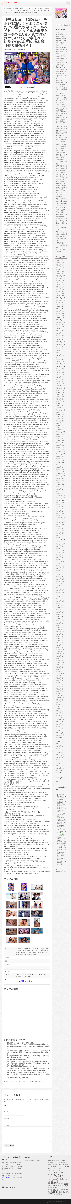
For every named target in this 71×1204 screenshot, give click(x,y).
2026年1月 (59, 273)
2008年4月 (59, 664)
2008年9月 (59, 655)
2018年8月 (59, 436)
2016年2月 (59, 491)
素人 (64, 1192)
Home (5, 8)
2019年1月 (59, 427)
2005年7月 (59, 723)
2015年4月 (59, 510)
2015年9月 (59, 501)
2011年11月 (59, 585)
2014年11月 (59, 519)
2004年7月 (59, 741)
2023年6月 (59, 330)
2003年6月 (59, 761)
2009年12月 (59, 627)
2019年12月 (59, 407)
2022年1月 (59, 361)
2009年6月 (59, 638)
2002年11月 (59, 770)
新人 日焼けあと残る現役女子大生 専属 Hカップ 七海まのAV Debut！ (61, 140)
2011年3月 (59, 600)
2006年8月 (59, 701)
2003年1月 (59, 767)
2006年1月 (59, 714)
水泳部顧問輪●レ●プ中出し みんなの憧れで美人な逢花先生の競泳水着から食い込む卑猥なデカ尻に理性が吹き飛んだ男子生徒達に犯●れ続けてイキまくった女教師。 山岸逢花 (28, 1063)
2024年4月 (59, 312)
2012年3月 (59, 578)
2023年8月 (59, 326)
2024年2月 (59, 315)
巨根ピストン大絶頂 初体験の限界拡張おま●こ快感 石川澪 (61, 128)
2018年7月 (59, 438)
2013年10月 (59, 543)
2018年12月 (59, 429)
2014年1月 (59, 537)
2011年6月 (59, 594)
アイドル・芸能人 (57, 1164)
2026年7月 (59, 262)
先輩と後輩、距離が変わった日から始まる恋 (61, 796)
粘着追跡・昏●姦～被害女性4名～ (17, 1059)
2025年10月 (59, 279)
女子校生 (66, 1183)
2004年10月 (59, 737)
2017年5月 (59, 464)
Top (66, 1199)
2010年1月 (59, 625)
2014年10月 (59, 521)
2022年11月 (59, 343)
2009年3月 (59, 644)
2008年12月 (59, 649)
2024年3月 (59, 313)
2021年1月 (59, 383)
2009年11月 (59, 629)
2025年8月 (59, 282)
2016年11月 (59, 475)
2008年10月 (59, 653)
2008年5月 (59, 662)
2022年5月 (59, 354)
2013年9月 (59, 545)
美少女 (51, 1194)
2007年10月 (59, 675)
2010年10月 (59, 609)
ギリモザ (58, 1166)
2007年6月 (59, 682)
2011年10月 (59, 587)
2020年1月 (59, 405)
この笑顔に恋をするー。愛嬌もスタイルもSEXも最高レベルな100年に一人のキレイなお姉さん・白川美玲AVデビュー (61, 66)
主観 (66, 1179)
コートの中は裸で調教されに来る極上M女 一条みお (22, 1067)
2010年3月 (59, 622)
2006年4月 (59, 708)
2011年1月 (59, 603)
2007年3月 (59, 688)
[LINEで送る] (31, 87)
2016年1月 (59, 493)
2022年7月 (59, 350)
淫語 (60, 1189)
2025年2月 (59, 293)
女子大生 (61, 1183)
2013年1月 (59, 559)
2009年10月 (59, 631)
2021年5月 (59, 376)
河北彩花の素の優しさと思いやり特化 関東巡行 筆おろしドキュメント (61, 50)
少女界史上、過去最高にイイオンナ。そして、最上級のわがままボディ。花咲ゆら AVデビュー (61, 120)
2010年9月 (59, 611)
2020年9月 (59, 391)
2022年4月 (59, 356)
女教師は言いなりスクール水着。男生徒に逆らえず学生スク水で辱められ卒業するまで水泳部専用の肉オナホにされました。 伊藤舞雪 (61, 170)
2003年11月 (59, 754)
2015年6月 (59, 506)
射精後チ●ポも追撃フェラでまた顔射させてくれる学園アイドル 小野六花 (61, 147)
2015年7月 (59, 504)
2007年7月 (59, 681)
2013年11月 (59, 541)
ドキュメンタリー (52, 1170)
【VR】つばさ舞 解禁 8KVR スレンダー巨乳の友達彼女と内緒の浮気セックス (61, 57)
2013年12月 (59, 539)
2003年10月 (59, 756)
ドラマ (58, 1170)
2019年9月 (59, 413)
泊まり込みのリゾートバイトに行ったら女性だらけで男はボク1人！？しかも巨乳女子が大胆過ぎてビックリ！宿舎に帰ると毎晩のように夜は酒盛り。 (28, 1046)
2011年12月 (59, 583)
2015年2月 (59, 513)
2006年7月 (59, 703)
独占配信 (53, 1191)
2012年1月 (59, 581)
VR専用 (64, 1163)
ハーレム (36, 974)
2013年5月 (59, 552)
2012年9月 (59, 567)
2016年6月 (59, 484)
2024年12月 (59, 297)
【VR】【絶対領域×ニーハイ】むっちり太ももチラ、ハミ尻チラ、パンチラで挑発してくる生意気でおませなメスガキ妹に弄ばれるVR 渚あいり (61, 234)
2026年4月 (59, 268)
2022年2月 (59, 359)
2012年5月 (59, 574)
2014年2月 (59, 536)
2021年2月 (59, 381)
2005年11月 (59, 717)
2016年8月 (59, 480)
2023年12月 (59, 319)
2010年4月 (59, 620)
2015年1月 (59, 515)
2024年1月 (59, 317)
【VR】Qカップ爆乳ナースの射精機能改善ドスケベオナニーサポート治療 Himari (61, 208)
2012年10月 (59, 565)
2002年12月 (59, 769)
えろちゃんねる (9, 2)
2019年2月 (59, 425)
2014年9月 (59, 523)
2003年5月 (59, 763)
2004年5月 (59, 745)
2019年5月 (59, 420)
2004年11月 (59, 736)
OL (59, 1163)
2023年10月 (59, 323)
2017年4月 (59, 466)
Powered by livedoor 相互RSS (61, 870)
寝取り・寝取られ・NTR (55, 1186)
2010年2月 (59, 624)
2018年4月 (59, 444)
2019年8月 (59, 414)
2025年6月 (59, 286)
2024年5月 (59, 310)
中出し (30, 974)
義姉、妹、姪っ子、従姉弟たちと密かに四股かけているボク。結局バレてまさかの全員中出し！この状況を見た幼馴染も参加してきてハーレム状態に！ (28, 1074)
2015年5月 (59, 508)
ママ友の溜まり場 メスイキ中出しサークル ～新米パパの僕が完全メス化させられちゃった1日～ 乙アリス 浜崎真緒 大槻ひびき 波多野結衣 (28, 1069)
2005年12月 (59, 715)
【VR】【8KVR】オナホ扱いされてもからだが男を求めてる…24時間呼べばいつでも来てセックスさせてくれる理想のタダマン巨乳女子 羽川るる (61, 219)
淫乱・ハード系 (27, 1081)
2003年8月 (59, 758)
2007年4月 (59, 686)
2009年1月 (59, 647)
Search (66, 25)
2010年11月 (59, 607)
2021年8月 (59, 370)
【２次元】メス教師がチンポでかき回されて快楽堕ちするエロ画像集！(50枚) (61, 820)
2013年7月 (59, 548)
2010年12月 (59, 605)
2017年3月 (59, 468)
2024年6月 (59, 308)
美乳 (67, 1192)
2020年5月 (59, 398)
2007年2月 (59, 690)
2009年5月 (59, 640)
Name (6, 1105)
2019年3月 (59, 424)
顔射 (55, 1194)
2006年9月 (59, 699)
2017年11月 (59, 453)
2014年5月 (59, 530)
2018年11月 (59, 431)
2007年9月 (59, 677)
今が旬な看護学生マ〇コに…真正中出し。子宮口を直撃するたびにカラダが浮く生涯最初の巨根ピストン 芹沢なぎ (28, 1056)
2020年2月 (59, 403)
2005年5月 (59, 726)
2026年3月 (59, 269)
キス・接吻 (64, 1164)
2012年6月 (59, 572)
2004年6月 (59, 743)
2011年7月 (59, 592)
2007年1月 (59, 692)
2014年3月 (59, 534)
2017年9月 (59, 457)
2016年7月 (59, 482)
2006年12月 (59, 693)
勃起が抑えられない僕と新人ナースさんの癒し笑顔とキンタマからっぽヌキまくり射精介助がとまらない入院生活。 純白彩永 (61, 157)
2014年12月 (59, 517)
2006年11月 (59, 695)
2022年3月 (59, 357)
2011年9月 (59, 589)
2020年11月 (59, 387)
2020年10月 (59, 389)
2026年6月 (59, 264)
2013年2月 (59, 558)
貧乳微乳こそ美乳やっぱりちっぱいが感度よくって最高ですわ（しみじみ (61, 861)
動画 (9, 8)
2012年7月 (59, 570)
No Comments (20, 49)
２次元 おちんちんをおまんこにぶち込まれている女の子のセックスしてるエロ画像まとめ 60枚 (61, 839)
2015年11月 (59, 497)
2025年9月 (59, 280)
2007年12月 (59, 671)
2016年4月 (59, 488)
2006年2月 (59, 712)
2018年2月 (59, 447)
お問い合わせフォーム (8, 1177)
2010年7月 (59, 614)
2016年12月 (59, 473)
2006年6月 (59, 704)
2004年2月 (59, 750)
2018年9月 (59, 435)
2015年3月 (59, 512)
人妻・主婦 (54, 1181)
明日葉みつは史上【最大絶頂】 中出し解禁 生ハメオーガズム (61, 76)
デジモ (50, 1168)
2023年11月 (59, 321)
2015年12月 (59, 495)
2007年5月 (59, 684)
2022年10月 (59, 345)
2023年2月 (59, 337)
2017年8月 (59, 458)
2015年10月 (59, 499)
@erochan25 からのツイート (33, 1160)
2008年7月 (59, 658)
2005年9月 (59, 721)
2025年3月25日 (9, 49)
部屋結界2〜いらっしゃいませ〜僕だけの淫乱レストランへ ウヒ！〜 (27, 1043)
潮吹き (63, 1190)
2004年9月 (59, 739)
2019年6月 (59, 418)
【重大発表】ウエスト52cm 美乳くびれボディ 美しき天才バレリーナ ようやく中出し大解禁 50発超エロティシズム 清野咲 (61, 199)
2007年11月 (59, 673)
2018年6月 (59, 440)
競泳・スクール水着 (24, 976)
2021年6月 (59, 374)
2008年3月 (59, 666)
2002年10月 (59, 772)
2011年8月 (59, 591)
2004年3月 (59, 748)
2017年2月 (59, 469)
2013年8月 (59, 547)
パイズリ (56, 1177)
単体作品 (53, 1183)
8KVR (49, 1163)
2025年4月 (59, 290)
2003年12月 (59, 752)
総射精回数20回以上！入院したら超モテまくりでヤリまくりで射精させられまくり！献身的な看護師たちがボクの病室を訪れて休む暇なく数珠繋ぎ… (28, 1052)
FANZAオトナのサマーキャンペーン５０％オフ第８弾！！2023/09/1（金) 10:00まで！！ (61, 810)
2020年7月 (59, 394)
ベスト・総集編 (52, 1179)
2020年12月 (59, 385)
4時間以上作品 (61, 1161)
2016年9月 (59, 479)
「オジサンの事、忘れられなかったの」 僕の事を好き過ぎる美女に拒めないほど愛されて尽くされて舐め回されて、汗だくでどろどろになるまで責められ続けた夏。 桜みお (61, 185)
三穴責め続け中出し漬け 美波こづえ (17, 1078)
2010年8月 (59, 613)
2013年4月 (59, 554)
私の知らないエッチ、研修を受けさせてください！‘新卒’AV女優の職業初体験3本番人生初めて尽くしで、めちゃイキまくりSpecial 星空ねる (61, 39)
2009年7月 (59, 636)
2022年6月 (59, 352)
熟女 (67, 1190)
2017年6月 (59, 462)
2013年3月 (59, 556)
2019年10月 (59, 411)
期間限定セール (53, 1188)
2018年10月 (59, 433)
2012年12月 (59, 561)
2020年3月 (59, 402)
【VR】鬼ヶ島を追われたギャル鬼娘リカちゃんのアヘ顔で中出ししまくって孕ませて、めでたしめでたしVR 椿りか (61, 246)
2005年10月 (59, 719)
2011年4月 (59, 598)
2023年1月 (59, 339)
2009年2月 (59, 646)
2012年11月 (59, 563)
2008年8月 (59, 657)
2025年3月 (59, 291)
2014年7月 (59, 526)
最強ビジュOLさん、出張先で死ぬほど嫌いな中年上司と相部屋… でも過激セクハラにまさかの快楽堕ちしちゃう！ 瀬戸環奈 (61, 86)
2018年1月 (59, 449)
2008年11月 (59, 651)
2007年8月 (59, 679)
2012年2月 (59, 580)
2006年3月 (59, 710)
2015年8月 (59, 502)
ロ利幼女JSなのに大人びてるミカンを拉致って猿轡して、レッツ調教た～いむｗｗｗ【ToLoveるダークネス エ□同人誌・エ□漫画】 (61, 850)
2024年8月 (59, 304)
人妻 (49, 1181)
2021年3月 (59, 380)
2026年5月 (59, 266)
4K (17, 974)
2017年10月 (59, 455)
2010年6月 (59, 616)
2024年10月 (59, 301)
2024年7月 (59, 306)
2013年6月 (59, 550)
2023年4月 (59, 334)
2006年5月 (59, 706)
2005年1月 (59, 732)
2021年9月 (59, 368)
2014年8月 (59, 525)
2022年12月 (59, 341)
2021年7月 (59, 372)
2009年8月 (59, 635)
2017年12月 (59, 451)
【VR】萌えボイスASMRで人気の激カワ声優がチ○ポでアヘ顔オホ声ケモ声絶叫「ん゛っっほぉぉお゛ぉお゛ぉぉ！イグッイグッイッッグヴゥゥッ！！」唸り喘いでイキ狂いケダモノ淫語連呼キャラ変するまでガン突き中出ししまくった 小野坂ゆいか (61, 104)
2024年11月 (59, 299)
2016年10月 (59, 477)
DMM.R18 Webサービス (61, 1202)
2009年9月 (59, 633)
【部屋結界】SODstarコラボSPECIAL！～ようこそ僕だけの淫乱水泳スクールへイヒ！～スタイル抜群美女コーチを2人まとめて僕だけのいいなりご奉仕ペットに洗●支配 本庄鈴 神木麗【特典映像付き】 (32, 951)
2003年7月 (59, 759)
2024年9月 (59, 302)
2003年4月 (59, 765)
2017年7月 (59, 460)
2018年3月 (59, 446)
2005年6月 (59, 725)
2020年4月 (59, 400)
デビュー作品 (57, 1169)
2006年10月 (59, 697)
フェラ (61, 1177)
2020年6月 (59, 396)
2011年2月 (59, 602)
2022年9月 (59, 346)
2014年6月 (59, 528)
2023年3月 (59, 335)
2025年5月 (59, 288)
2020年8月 (59, 392)
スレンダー (65, 1166)
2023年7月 (59, 328)
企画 (60, 1181)
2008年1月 (59, 670)
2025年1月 (59, 295)
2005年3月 (59, 728)
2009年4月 (59, 642)
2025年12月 (59, 275)
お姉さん (50, 1164)
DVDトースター (55, 1163)
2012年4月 (59, 576)
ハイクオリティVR (55, 1172)
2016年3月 (59, 490)
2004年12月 (59, 734)
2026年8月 (59, 260)
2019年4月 (59, 422)
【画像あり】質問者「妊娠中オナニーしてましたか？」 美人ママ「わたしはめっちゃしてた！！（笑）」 (61, 830)
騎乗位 (59, 1194)
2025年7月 (59, 284)
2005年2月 (59, 730)
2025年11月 (59, 277)
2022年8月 (59, 348)
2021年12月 (59, 363)
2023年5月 (59, 332)
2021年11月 (59, 365)
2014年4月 (59, 532)
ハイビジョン (23, 974)
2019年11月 (59, 409)
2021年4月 (59, 378)
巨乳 (66, 1185)
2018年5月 (59, 442)
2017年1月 (59, 471)
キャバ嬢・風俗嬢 (52, 1166)
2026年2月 (59, 271)
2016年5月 (59, 486)
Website (6, 1118)
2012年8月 (59, 569)
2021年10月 (59, 367)
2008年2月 (59, 668)
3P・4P (50, 1161)
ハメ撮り (50, 1177)
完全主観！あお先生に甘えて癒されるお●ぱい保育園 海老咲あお (61, 802)
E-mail (6, 1112)
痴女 (60, 1192)
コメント (6, 1125)
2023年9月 (59, 324)
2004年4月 (59, 747)
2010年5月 (59, 618)
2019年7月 (59, 416)
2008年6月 (59, 660)
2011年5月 (59, 596)
